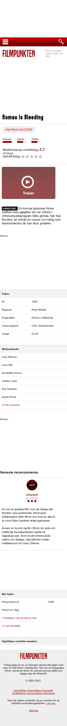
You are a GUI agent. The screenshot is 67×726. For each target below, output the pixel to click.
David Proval (9, 396)
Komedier (47, 690)
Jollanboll (32, 494)
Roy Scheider (9, 388)
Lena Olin (7, 364)
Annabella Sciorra (12, 372)
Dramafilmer (35, 690)
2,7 (42, 149)
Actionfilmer (20, 690)
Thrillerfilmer (19, 693)
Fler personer (12, 405)
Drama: (21, 139)
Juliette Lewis (9, 380)
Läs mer (51, 703)
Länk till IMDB (12, 625)
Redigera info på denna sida (21, 617)
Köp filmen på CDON (18, 129)
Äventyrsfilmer (35, 693)
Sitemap (33, 710)
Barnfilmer (49, 693)
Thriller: (35, 139)
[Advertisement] (33, 84)
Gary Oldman (9, 356)
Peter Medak (39, 309)
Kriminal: (7, 139)
